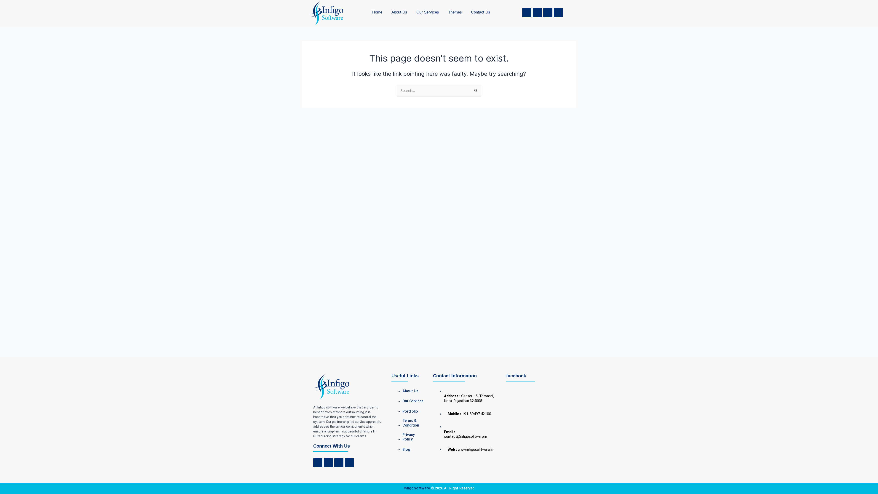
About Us (399, 12)
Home (377, 12)
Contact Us (480, 12)
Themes (455, 12)
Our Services (427, 12)
